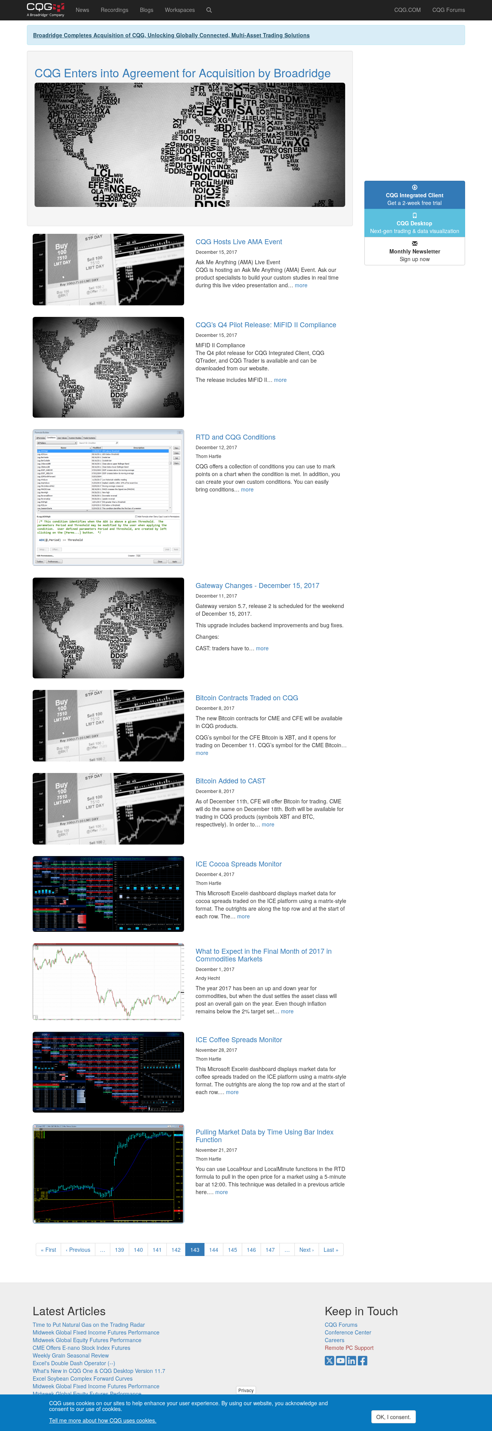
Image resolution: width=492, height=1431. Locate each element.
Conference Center (348, 1332)
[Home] (48, 10)
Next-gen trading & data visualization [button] (414, 227)
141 (159, 1249)
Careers (334, 1340)
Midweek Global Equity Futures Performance (87, 1340)
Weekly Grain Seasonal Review (71, 1355)
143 (197, 1251)
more (301, 285)
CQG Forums (448, 9)
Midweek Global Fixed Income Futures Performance (96, 1332)
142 (177, 1249)
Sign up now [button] (414, 255)
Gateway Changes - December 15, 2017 (257, 585)
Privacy (246, 1390)
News (82, 9)
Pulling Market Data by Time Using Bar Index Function (265, 1135)
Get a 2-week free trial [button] (415, 199)
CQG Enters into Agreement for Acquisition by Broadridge (183, 72)
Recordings (114, 9)
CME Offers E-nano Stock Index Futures (81, 1347)
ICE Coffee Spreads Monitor (239, 1039)
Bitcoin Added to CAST (231, 780)
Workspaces (180, 9)
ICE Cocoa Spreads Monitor (239, 863)
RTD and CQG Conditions (236, 436)
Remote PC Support (349, 1347)
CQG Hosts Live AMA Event (239, 241)
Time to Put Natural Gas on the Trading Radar (89, 1324)
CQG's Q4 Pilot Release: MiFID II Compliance (266, 324)
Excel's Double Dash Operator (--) (74, 1363)
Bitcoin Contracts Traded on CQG (247, 697)
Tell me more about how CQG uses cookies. (102, 1420)
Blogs (146, 9)
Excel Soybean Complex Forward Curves (83, 1378)
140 (140, 1249)
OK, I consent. (393, 1417)
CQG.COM (407, 9)
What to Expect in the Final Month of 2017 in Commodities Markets (264, 954)
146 (253, 1249)
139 (121, 1249)
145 (234, 1249)
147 (272, 1249)
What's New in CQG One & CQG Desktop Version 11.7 (99, 1370)
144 (215, 1249)
